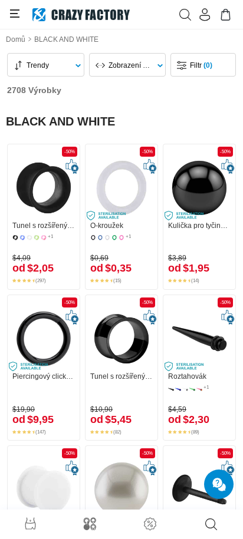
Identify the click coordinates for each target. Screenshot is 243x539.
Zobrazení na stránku (133, 65)
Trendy (38, 65)
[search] (211, 524)
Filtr (201, 65)
